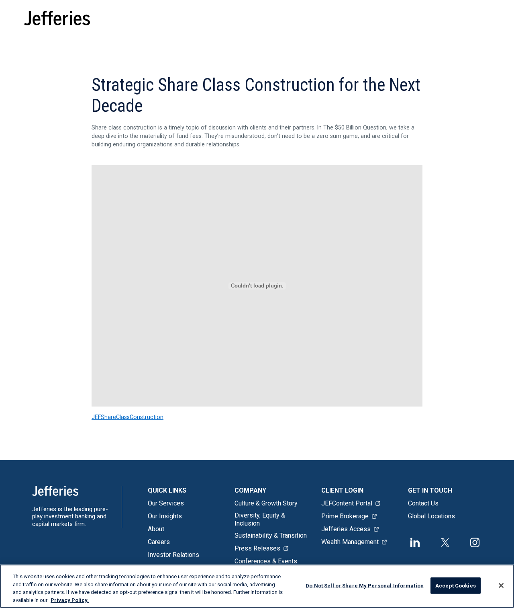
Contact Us (423, 503)
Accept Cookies (455, 586)
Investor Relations (173, 555)
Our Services (166, 503)
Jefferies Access (346, 529)
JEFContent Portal (346, 503)
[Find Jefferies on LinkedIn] (415, 541)
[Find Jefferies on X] (445, 541)
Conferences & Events (266, 561)
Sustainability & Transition (271, 535)
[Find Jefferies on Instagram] (475, 541)
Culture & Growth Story (266, 503)
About (156, 529)
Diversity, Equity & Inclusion (260, 519)
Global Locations (431, 516)
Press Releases (257, 548)
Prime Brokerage (345, 516)
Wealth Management (350, 542)
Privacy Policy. (70, 600)
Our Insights (165, 516)
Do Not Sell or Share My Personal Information (365, 586)
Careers (159, 542)
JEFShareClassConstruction (127, 417)
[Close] (501, 585)
